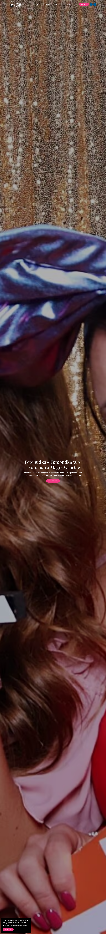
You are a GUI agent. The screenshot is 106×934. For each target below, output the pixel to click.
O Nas (68, 4)
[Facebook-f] (91, 4)
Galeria (75, 4)
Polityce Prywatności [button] (22, 925)
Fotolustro (47, 4)
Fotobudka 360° (58, 4)
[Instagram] (94, 4)
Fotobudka (38, 4)
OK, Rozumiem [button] (8, 929)
